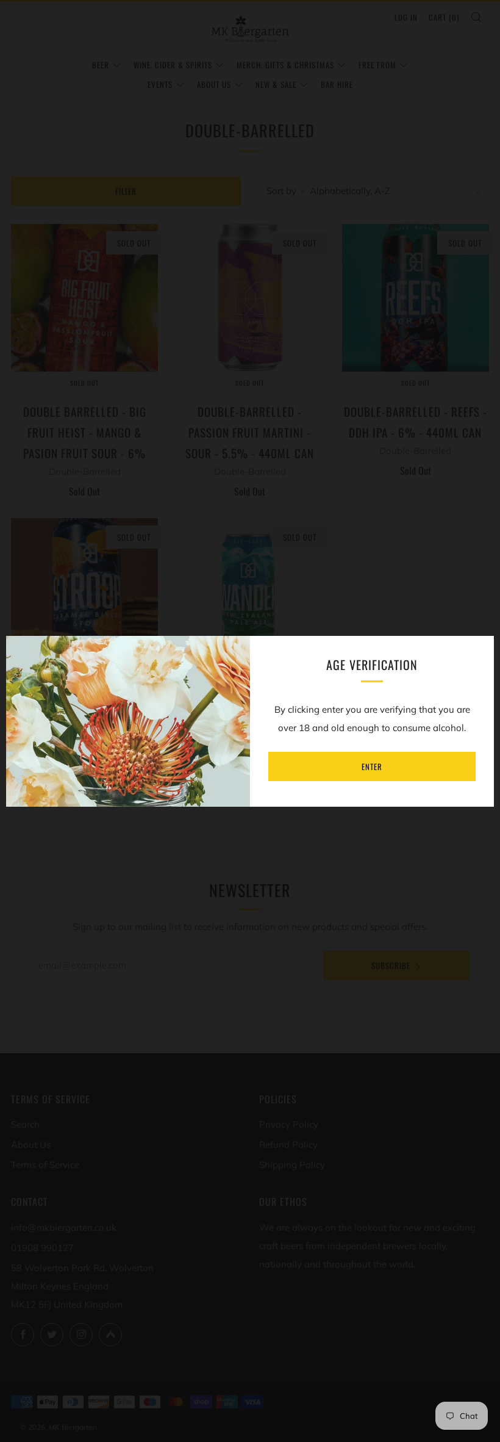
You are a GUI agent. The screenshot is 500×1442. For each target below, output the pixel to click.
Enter (372, 766)
